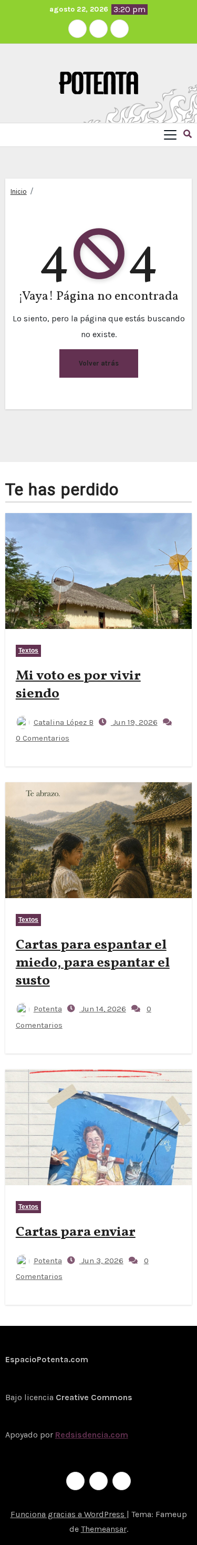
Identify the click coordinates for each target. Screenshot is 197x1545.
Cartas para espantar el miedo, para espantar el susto (93, 963)
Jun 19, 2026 (134, 722)
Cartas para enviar (76, 1232)
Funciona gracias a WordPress (69, 1514)
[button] (187, 134)
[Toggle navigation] (170, 135)
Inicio (19, 191)
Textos (28, 650)
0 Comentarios (42, 738)
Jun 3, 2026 (101, 1260)
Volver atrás (99, 363)
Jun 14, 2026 (102, 1008)
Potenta (48, 1008)
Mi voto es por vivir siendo (78, 684)
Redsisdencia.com (91, 1435)
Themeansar (104, 1529)
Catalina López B (64, 722)
